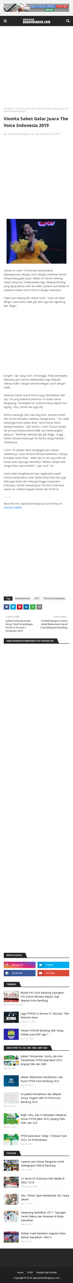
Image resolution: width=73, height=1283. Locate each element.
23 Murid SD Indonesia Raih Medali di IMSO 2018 (42, 1180)
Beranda (8, 108)
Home (20, 1272)
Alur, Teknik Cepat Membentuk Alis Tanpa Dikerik (45, 1197)
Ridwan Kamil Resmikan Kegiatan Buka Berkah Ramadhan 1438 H (43, 1235)
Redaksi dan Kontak (46, 1272)
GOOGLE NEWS (13, 507)
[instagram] (20, 965)
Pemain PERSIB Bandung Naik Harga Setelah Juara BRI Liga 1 (42, 1032)
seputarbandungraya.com (21, 134)
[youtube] (53, 973)
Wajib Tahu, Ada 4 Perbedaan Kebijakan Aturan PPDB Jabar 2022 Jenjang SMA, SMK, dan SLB (43, 1119)
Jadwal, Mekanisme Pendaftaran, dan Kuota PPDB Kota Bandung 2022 (42, 1079)
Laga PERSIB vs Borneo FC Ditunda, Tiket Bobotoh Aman (45, 1015)
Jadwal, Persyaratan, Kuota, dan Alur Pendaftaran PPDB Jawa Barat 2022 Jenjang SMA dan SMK (42, 1060)
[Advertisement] (36, 68)
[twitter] (53, 965)
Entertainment (22, 598)
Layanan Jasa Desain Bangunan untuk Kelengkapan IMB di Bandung (42, 1163)
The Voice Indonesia (25, 108)
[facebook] (20, 973)
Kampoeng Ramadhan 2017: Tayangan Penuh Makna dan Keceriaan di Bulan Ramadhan (43, 1216)
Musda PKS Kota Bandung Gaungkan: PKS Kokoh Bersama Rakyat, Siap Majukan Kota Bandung (43, 996)
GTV (36, 598)
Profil (30, 1272)
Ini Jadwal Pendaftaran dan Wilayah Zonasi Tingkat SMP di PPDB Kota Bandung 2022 (41, 1098)
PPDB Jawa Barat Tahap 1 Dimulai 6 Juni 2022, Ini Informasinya (44, 1137)
